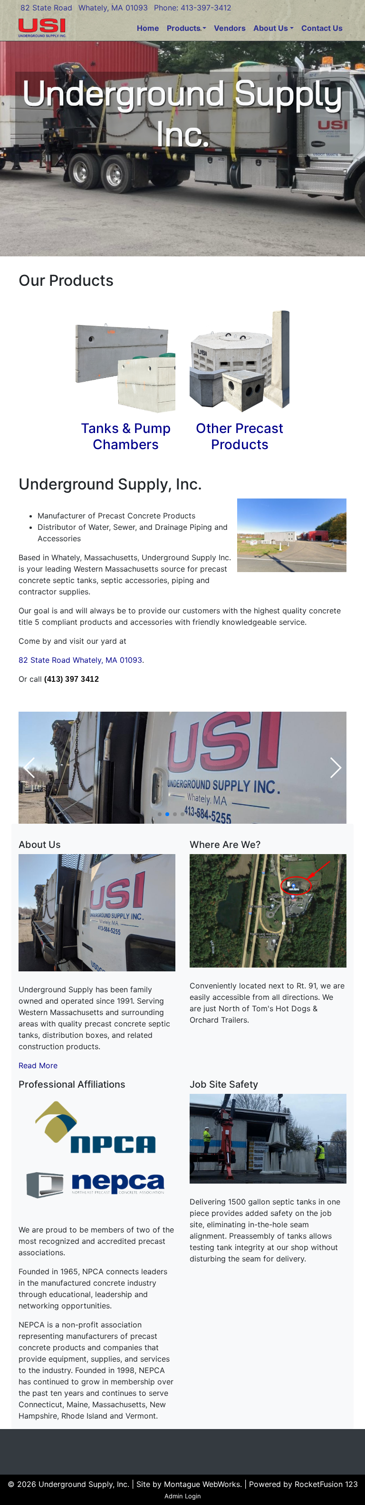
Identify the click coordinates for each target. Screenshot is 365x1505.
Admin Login (182, 1496)
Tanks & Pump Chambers (126, 436)
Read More (38, 1065)
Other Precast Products (239, 436)
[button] (160, 814)
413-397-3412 (206, 7)
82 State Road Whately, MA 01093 (80, 660)
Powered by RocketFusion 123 (303, 1484)
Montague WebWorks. (203, 1484)
